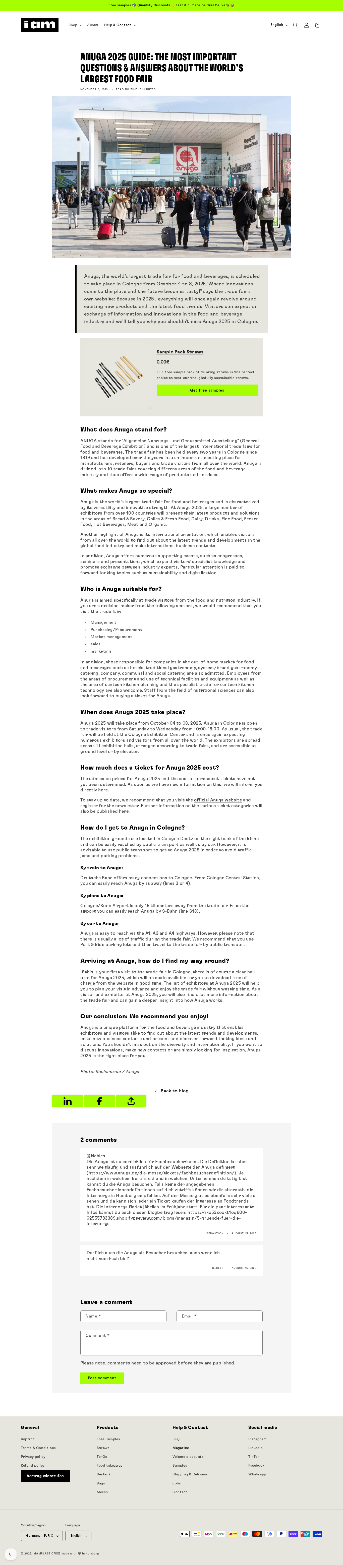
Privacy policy (33, 1457)
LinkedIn (255, 1448)
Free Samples (108, 1439)
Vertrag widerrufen (45, 1476)
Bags (101, 1483)
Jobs (177, 1483)
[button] (75, 25)
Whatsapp (257, 1474)
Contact (180, 1492)
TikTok (254, 1457)
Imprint (27, 1439)
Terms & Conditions (38, 1448)
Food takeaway (110, 1465)
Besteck (103, 1474)
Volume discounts (188, 1457)
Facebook (256, 1465)
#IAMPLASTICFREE (47, 1553)
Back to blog (174, 1091)
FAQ (176, 1439)
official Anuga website (218, 800)
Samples (180, 1465)
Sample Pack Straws (180, 352)
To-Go (102, 1457)
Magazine (181, 1448)
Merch (102, 1492)
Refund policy (33, 1465)
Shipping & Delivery (190, 1474)
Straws (103, 1448)
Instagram (257, 1439)
